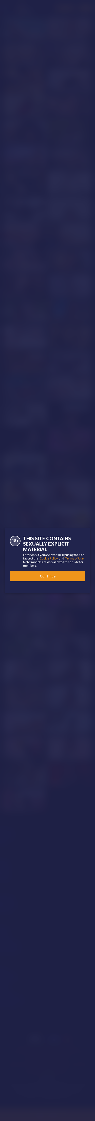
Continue (47, 576)
